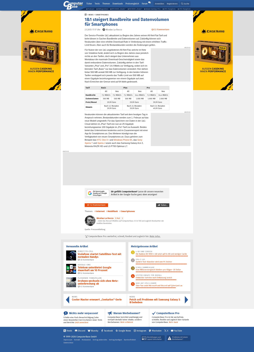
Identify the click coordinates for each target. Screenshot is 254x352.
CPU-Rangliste (184, 9)
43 (87, 286)
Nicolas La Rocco (105, 218)
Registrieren (172, 4)
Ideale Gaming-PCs (153, 9)
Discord (81, 330)
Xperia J (101, 143)
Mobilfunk (113, 211)
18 (87, 260)
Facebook (108, 330)
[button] (185, 3)
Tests (97, 3)
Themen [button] (106, 3)
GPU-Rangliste (170, 9)
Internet (100, 211)
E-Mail (117, 218)
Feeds (69, 330)
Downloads (117, 3)
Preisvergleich (132, 3)
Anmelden (159, 4)
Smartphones (102, 15)
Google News (125, 330)
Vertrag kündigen (115, 340)
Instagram (141, 330)
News (91, 15)
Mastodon (157, 330)
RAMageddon (103, 9)
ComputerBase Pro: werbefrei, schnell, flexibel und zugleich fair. (124, 236)
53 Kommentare (97, 205)
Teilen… (164, 205)
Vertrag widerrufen (100, 340)
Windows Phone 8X (123, 140)
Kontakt (77, 340)
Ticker (89, 3)
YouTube (178, 330)
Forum (145, 3)
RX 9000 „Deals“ (135, 9)
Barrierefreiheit (130, 340)
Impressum (68, 340)
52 (87, 273)
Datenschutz (68, 343)
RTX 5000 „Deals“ (118, 9)
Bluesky (94, 330)
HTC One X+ (103, 140)
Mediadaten (86, 340)
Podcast (91, 9)
